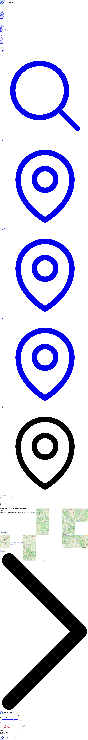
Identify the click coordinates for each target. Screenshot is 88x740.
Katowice (1, 30)
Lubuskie (1, 11)
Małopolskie (2, 13)
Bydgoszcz (2, 26)
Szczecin (1, 39)
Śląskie (1, 19)
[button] (45, 562)
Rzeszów (1, 38)
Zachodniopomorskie (3, 22)
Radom (1, 37)
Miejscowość (2, 502)
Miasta (1, 23)
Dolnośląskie (2, 8)
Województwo (2, 500)
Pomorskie (1, 18)
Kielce (1, 31)
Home (4, 50)
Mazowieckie (2, 14)
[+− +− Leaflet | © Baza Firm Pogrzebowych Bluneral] (44, 521)
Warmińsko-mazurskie (3, 20)
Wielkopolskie (2, 21)
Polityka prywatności (3, 739)
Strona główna (2, 6)
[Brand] (6, 3)
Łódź (1, 33)
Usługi (1, 504)
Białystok (1, 24)
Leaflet (2, 557)
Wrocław (1, 43)
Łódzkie (1, 12)
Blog (1, 45)
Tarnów (1, 40)
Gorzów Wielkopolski (3, 29)
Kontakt (1, 46)
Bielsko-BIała (2, 25)
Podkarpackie (2, 16)
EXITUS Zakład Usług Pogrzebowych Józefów (10, 719)
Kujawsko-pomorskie (3, 9)
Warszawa (1, 42)
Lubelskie (1, 10)
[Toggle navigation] (1, 5)
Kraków (1, 32)
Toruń (1, 41)
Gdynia (1, 28)
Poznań (1, 36)
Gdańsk (1, 27)
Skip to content (2, 0)
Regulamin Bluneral (11, 739)
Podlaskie (1, 17)
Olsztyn (1, 34)
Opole (1, 35)
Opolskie (1, 15)
